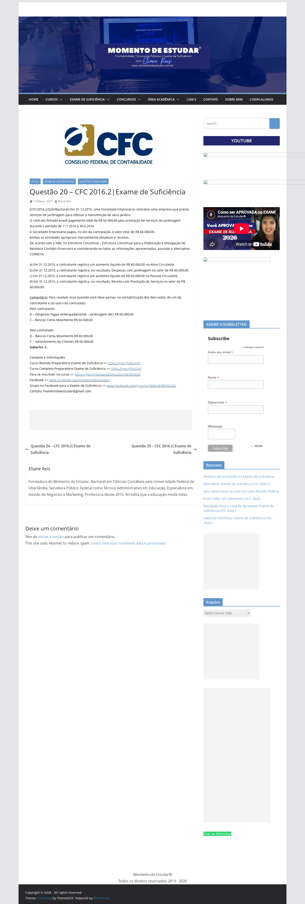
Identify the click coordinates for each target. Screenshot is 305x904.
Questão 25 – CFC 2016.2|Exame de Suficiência (161, 449)
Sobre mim (234, 99)
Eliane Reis (64, 201)
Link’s (191, 99)
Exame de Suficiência (87, 99)
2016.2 (35, 181)
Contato (210, 99)
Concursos (126, 99)
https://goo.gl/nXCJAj (126, 368)
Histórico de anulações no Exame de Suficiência (238, 476)
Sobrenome (217, 402)
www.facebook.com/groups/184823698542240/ (141, 385)
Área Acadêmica (161, 99)
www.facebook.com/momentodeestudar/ (79, 380)
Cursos (52, 99)
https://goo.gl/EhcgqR (124, 363)
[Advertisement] (111, 420)
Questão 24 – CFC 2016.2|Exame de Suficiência (60, 449)
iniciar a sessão (51, 536)
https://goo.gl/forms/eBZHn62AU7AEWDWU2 (108, 374)
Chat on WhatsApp (217, 834)
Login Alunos (261, 99)
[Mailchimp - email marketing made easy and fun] (256, 447)
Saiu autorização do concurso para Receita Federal (241, 491)
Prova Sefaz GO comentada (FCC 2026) (231, 498)
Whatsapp (215, 426)
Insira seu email (220, 352)
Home (33, 99)
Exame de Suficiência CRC (59, 181)
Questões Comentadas (93, 181)
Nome (213, 377)
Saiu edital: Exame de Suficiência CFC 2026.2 (236, 484)
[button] (60, 99)
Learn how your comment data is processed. (128, 543)
